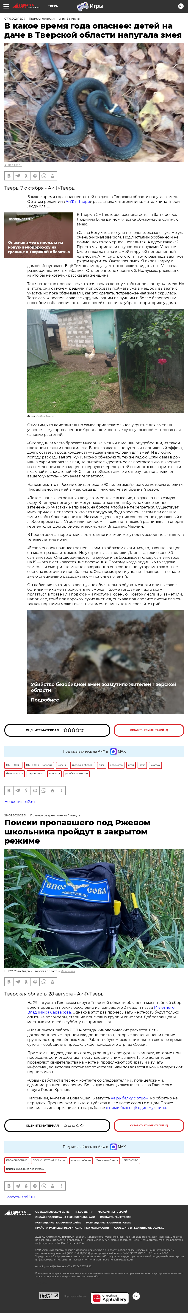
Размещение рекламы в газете (108, 1222)
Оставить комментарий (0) (149, 730)
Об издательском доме (52, 1211)
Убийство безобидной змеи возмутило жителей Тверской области (103, 687)
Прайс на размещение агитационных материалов (72, 1227)
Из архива (68, 971)
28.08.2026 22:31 (15, 815)
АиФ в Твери (13, 165)
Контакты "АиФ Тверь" (115, 1217)
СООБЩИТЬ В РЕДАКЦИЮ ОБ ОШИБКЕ (139, 1227)
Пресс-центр (83, 1211)
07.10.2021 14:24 (14, 18)
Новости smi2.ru (19, 801)
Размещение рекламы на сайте (58, 1222)
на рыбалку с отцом (130, 1098)
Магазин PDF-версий (112, 1211)
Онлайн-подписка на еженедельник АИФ (65, 1217)
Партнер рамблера (75, 1296)
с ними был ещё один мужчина (136, 1108)
